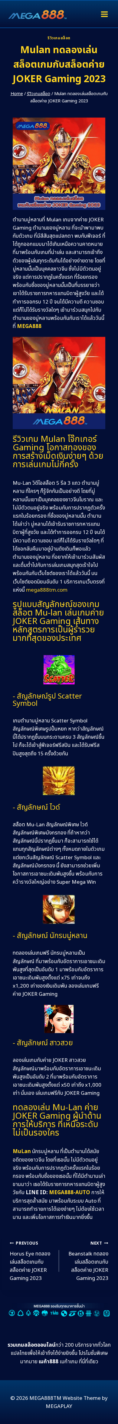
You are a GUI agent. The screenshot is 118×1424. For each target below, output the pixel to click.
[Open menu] (104, 14)
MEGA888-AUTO (69, 1193)
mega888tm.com (46, 590)
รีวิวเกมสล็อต (59, 38)
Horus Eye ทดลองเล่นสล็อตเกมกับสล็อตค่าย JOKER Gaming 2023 (30, 1261)
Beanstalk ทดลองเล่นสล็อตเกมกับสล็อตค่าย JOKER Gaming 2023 (88, 1261)
